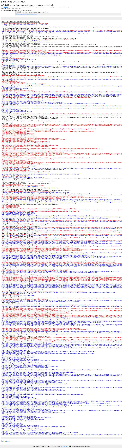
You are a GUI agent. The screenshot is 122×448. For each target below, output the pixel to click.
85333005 (6, 7)
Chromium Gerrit (64, 446)
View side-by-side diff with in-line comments (26, 14)
